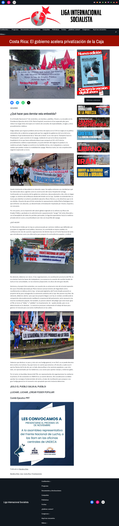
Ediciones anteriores (93, 100)
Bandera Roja (23, 469)
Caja (21, 474)
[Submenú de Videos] (5, 34)
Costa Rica (27, 474)
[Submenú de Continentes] (50, 481)
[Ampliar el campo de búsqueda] (116, 32)
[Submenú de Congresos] (90, 29)
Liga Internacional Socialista (16, 502)
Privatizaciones (37, 474)
